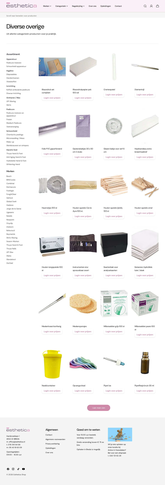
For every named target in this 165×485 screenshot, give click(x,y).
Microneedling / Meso (15, 138)
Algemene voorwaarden (55, 439)
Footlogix (10, 190)
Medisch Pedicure (13, 123)
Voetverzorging (12, 126)
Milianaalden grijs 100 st (114, 326)
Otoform (9, 227)
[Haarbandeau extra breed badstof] (145, 126)
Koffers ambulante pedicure (18, 90)
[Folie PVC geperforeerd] (52, 126)
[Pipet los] (114, 363)
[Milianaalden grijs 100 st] (114, 304)
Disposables (11, 74)
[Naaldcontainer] (52, 363)
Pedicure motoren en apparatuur (15, 114)
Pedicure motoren (13, 63)
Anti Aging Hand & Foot (16, 157)
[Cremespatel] (114, 67)
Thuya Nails (11, 248)
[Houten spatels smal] (145, 185)
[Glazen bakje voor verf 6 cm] (114, 126)
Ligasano (10, 212)
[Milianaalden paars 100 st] (145, 304)
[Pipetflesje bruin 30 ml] (145, 363)
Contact (49, 435)
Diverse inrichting (13, 93)
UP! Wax (9, 252)
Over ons (49, 452)
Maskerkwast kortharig (51, 326)
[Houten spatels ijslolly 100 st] (114, 185)
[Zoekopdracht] (145, 6)
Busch (8, 176)
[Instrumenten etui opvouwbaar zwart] (83, 244)
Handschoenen (12, 78)
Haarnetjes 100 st (49, 207)
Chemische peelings (14, 134)
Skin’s (8, 105)
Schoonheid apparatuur (16, 66)
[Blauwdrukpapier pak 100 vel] (83, 67)
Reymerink (10, 234)
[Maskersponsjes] (83, 304)
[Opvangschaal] (83, 363)
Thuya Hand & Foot (14, 153)
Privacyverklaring (53, 443)
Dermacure (11, 187)
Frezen (9, 119)
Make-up (10, 142)
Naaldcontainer (48, 385)
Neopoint (10, 219)
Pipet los (107, 385)
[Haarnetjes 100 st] (52, 185)
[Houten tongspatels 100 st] (52, 244)
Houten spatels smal (143, 207)
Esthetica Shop (19, 474)
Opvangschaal (79, 385)
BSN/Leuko (10, 180)
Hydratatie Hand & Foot (16, 161)
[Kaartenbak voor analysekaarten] (114, 244)
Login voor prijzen (52, 98)
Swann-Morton (12, 241)
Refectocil (10, 230)
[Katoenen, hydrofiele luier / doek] (145, 244)
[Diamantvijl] (145, 67)
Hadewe (9, 205)
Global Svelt (11, 201)
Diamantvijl (139, 89)
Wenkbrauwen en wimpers (17, 145)
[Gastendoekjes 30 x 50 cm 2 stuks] (83, 126)
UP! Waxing (11, 101)
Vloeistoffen (11, 81)
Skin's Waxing (11, 238)
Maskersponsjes (80, 326)
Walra (8, 256)
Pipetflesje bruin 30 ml (144, 385)
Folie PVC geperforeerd (52, 148)
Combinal (10, 183)
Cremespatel (109, 89)
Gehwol (9, 198)
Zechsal (9, 263)
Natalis (9, 216)
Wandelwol (11, 259)
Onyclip (9, 223)
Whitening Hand (13, 164)
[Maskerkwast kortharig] (52, 304)
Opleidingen (51, 448)
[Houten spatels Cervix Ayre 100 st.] (83, 185)
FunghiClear (11, 194)
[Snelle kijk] (62, 54)
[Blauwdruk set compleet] (52, 67)
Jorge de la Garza (13, 209)
